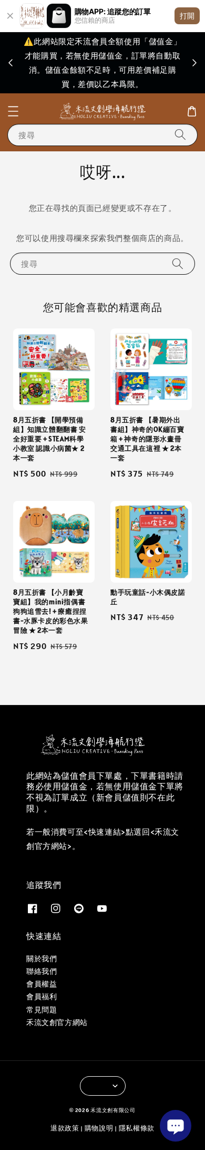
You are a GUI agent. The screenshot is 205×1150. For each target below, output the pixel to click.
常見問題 (41, 1009)
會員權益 (41, 984)
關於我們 (41, 958)
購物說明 (99, 1128)
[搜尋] (180, 134)
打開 (187, 15)
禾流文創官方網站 (57, 1022)
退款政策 (64, 1128)
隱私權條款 (137, 1128)
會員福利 (41, 996)
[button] (13, 111)
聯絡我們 (41, 971)
